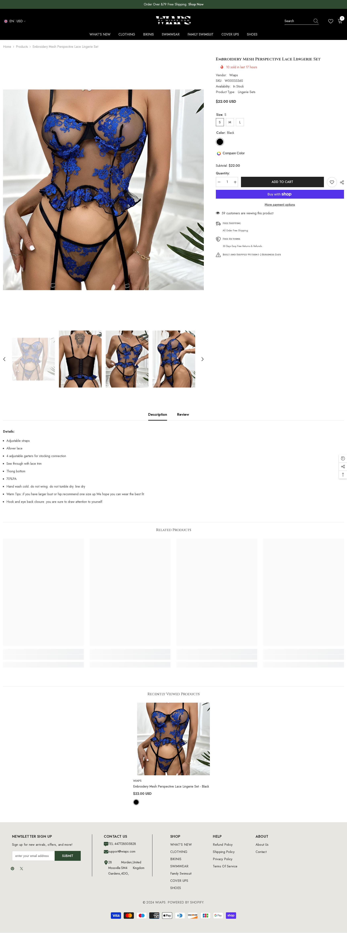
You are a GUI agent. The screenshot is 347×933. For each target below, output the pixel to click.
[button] (4, 359)
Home (7, 46)
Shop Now (195, 4)
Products (22, 46)
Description (157, 414)
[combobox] (298, 21)
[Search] (302, 21)
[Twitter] (21, 869)
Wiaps (233, 75)
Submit (67, 856)
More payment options (280, 204)
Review (183, 414)
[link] (43, 657)
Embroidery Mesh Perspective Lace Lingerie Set (171, 786)
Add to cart (282, 182)
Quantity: (223, 173)
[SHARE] (340, 182)
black (136, 802)
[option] (103, 189)
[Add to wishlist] (332, 182)
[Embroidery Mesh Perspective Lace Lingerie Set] (173, 739)
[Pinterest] (12, 869)
